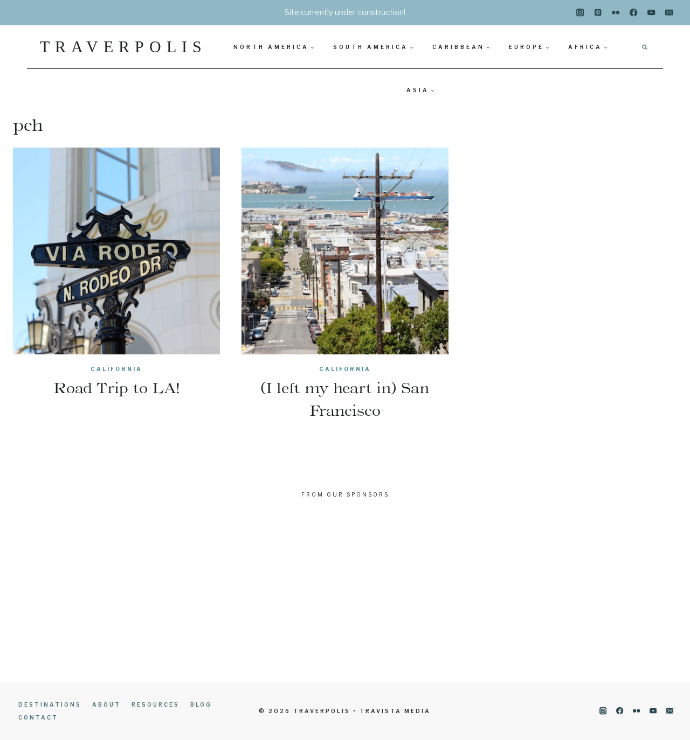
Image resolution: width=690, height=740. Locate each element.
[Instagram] (580, 12)
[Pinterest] (598, 12)
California (116, 369)
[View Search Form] (644, 46)
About (106, 704)
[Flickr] (616, 12)
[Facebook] (633, 12)
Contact (38, 717)
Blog (201, 704)
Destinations (49, 704)
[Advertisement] (345, 590)
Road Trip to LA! (116, 388)
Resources (156, 704)
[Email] (669, 12)
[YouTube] (651, 12)
